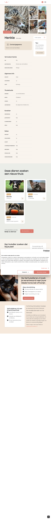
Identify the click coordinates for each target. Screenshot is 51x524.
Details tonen (44, 268)
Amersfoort (9, 198)
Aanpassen (24, 272)
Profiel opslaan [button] (38, 37)
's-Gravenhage (31, 198)
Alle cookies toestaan (41, 272)
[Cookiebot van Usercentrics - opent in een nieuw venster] (44, 251)
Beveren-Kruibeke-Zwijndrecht (12, 221)
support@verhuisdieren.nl (31, 326)
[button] (42, 2)
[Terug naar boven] (48, 517)
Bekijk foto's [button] (41, 30)
